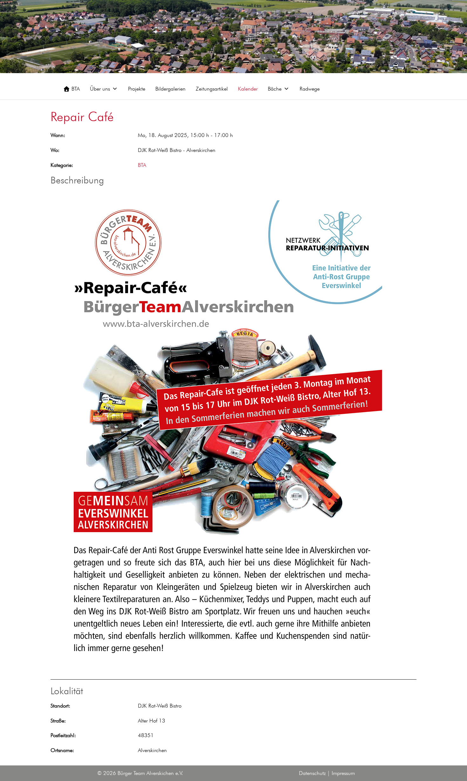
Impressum (343, 773)
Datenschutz (312, 773)
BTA (142, 165)
